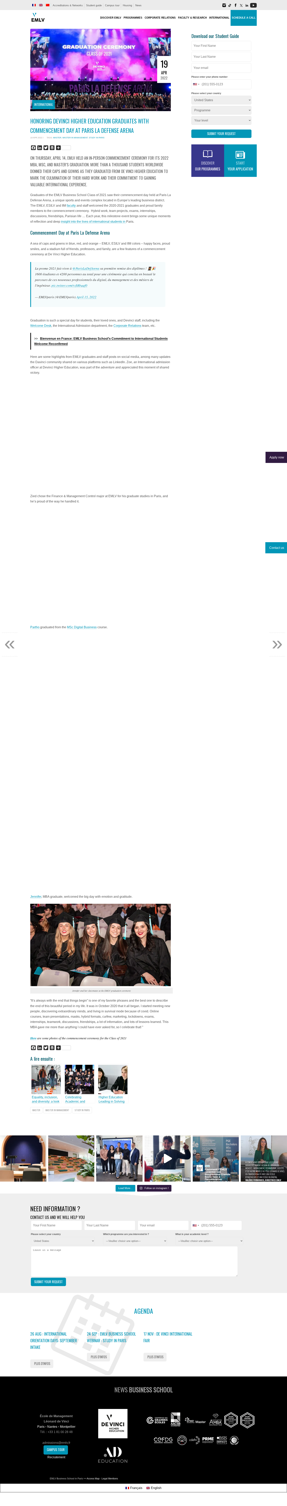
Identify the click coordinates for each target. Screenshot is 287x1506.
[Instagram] (224, 6)
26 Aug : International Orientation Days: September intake (53, 1340)
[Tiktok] (229, 6)
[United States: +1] (196, 84)
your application (240, 166)
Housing (127, 5)
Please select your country (206, 93)
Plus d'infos (42, 1363)
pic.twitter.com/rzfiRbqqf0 (69, 285)
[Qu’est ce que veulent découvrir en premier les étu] (167, 1158)
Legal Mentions (110, 1478)
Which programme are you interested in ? (126, 1234)
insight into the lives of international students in (93, 221)
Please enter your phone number (209, 77)
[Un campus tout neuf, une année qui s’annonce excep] (71, 1158)
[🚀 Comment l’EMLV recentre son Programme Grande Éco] (216, 1158)
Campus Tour (56, 1449)
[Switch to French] (34, 5)
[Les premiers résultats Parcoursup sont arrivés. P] (264, 1158)
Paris (41, 1426)
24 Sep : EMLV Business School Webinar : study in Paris (111, 1337)
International (43, 104)
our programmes (207, 166)
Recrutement (56, 1457)
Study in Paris (96, 138)
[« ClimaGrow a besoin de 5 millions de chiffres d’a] (119, 1158)
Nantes (52, 1426)
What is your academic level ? (192, 1234)
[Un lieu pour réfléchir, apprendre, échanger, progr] (23, 1158)
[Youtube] (253, 6)
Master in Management (75, 138)
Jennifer (35, 896)
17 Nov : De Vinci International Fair (168, 1337)
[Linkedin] (246, 6)
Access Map (93, 1478)
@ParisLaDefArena (85, 268)
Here (33, 1038)
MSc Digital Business (82, 627)
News (138, 5)
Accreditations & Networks (68, 5)
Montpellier (67, 1426)
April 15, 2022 (86, 297)
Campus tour (112, 5)
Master (57, 138)
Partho (35, 627)
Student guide (94, 5)
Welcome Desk (40, 325)
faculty (71, 205)
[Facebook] (235, 6)
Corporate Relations (127, 325)
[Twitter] (241, 6)
